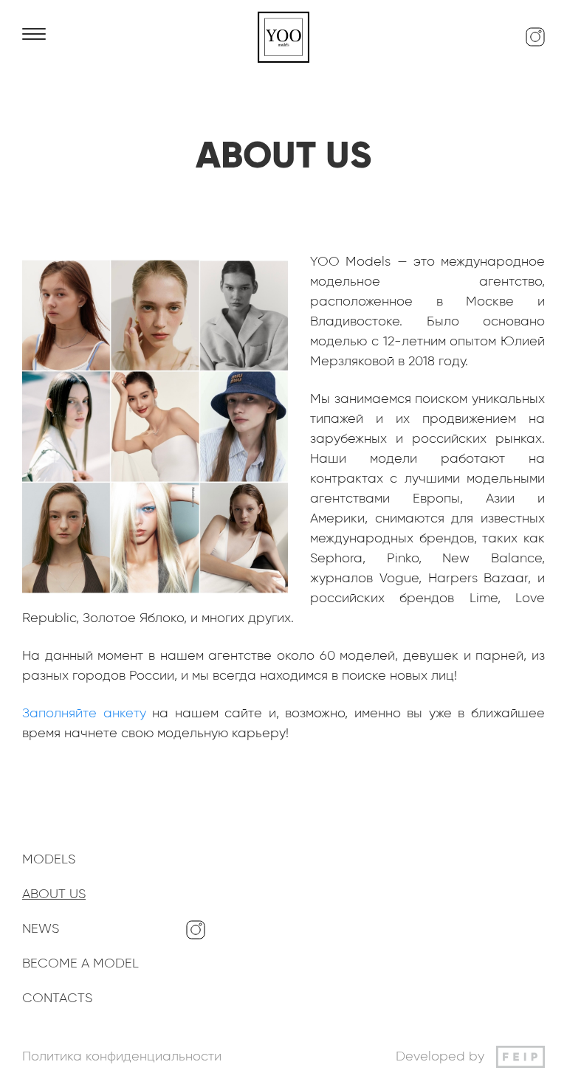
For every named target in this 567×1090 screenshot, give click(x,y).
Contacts (57, 998)
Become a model (80, 963)
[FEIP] (520, 1057)
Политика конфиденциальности (121, 1056)
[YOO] (283, 37)
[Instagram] (535, 37)
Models (48, 859)
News (40, 929)
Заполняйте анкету (84, 713)
